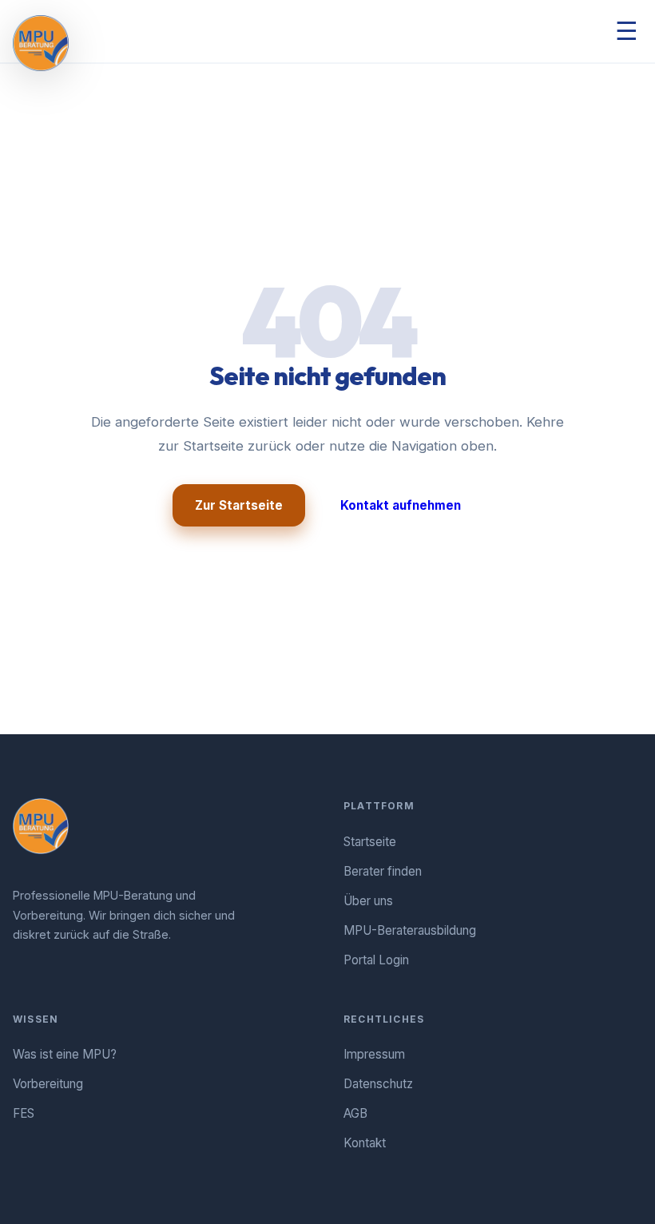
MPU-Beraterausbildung (409, 930)
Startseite (369, 841)
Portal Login (376, 960)
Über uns (368, 900)
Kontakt (364, 1142)
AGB (355, 1113)
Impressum (374, 1054)
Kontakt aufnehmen (400, 505)
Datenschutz (378, 1083)
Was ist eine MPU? (65, 1054)
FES (23, 1113)
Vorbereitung (48, 1083)
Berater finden (382, 871)
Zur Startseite (239, 505)
